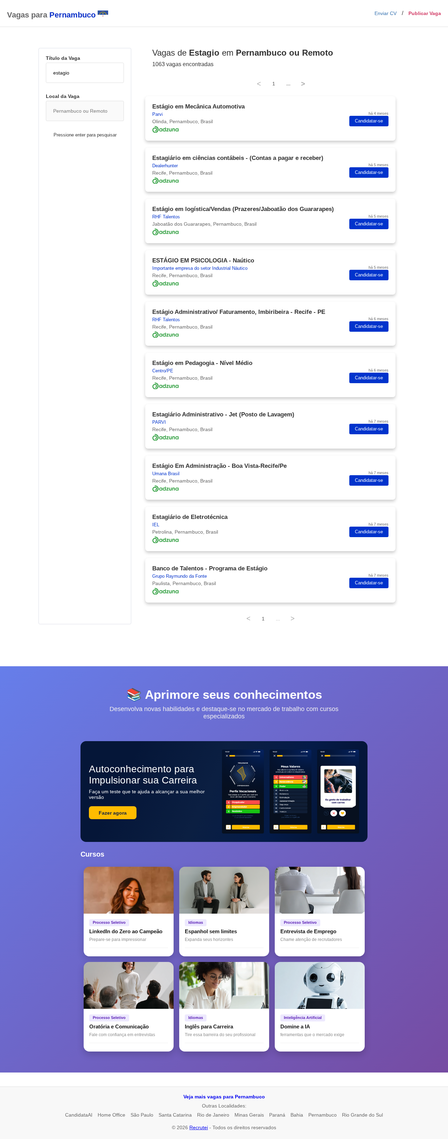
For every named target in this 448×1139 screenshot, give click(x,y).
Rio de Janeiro (213, 1115)
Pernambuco (322, 1115)
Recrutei (198, 1127)
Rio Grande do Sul (362, 1115)
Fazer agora (113, 813)
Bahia (296, 1115)
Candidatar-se (369, 121)
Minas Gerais (249, 1115)
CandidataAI (78, 1115)
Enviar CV (385, 13)
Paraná (277, 1115)
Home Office (111, 1115)
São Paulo (142, 1115)
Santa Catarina (175, 1115)
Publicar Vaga (424, 13)
